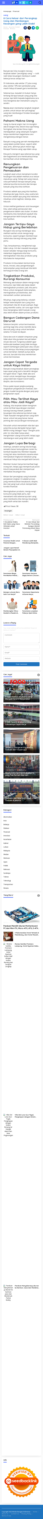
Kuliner (5, 843)
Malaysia (6, 851)
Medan (6, 854)
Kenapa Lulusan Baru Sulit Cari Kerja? (11, 593)
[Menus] (3, 2)
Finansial (6, 28)
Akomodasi (7, 817)
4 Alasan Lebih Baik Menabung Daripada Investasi (30, 542)
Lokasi (5, 847)
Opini (5, 862)
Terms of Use (6, 1516)
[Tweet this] (29, 28)
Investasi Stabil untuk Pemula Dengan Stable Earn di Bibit (11, 542)
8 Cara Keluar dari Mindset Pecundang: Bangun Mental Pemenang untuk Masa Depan (31, 525)
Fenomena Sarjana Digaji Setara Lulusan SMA (30, 574)
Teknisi (6, 877)
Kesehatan (7, 839)
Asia (5, 821)
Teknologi (7, 881)
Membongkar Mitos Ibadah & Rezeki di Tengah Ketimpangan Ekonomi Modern (11, 612)
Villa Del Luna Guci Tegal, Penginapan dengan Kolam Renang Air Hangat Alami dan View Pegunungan (26, 1116)
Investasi (6, 836)
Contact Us (15, 1514)
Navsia (6, 108)
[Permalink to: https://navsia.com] (38, 675)
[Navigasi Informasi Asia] (22, 2)
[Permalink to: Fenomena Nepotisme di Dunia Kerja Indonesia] (31, 585)
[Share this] (25, 28)
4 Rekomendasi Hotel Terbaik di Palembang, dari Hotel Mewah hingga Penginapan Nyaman (27, 934)
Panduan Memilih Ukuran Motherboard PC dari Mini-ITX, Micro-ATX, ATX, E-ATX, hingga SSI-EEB (21, 927)
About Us (5, 1514)
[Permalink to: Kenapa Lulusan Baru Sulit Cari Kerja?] (12, 585)
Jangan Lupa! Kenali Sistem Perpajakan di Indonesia (11, 549)
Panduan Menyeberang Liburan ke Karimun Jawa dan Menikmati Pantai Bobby (27, 1287)
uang (5, 15)
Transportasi (8, 884)
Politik (5, 866)
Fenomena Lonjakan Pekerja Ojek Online (30, 612)
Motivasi (6, 858)
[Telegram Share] (33, 28)
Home (35, 1512)
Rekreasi (6, 869)
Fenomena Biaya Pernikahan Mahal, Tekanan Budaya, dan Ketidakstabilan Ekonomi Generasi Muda (11, 574)
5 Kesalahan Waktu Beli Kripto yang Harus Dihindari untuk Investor (11, 524)
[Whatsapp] (37, 28)
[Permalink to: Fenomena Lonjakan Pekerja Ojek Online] (31, 603)
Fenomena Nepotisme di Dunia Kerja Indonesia (30, 593)
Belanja (6, 824)
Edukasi (6, 828)
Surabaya (6, 873)
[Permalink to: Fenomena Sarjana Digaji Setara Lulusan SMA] (31, 566)
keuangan (8, 511)
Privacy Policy (26, 1514)
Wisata (5, 888)
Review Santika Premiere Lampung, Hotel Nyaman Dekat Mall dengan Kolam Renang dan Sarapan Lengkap (27, 945)
